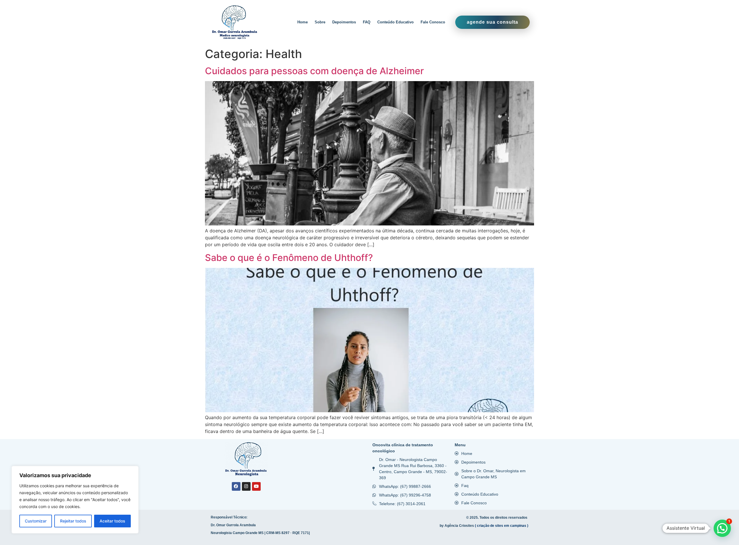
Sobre (320, 22)
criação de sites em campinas (501, 526)
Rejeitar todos (73, 520)
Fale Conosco (433, 22)
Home (302, 22)
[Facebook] (236, 486)
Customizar (35, 520)
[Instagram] (246, 486)
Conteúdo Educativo (395, 22)
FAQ (366, 22)
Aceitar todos (112, 520)
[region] (75, 499)
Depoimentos (344, 22)
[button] (722, 528)
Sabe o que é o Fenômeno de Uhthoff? (289, 257)
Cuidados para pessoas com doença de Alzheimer (314, 70)
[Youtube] (256, 486)
